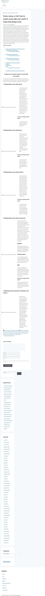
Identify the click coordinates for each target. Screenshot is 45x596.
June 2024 (6, 478)
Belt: (7, 66)
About (3, 574)
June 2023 (6, 497)
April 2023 (5, 501)
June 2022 (6, 522)
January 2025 (6, 469)
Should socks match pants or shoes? (17, 331)
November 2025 (7, 449)
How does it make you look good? (14, 51)
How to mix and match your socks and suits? (12, 334)
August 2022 (6, 517)
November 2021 (7, 538)
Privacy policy (5, 590)
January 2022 (6, 533)
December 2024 (7, 471)
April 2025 (5, 465)
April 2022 (5, 526)
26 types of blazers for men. (9, 335)
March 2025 (6, 467)
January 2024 (6, 481)
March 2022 (6, 528)
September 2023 (7, 490)
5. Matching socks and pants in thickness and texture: (15, 70)
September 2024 (7, 474)
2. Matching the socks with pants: (12, 54)
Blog (3, 576)
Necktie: (7, 64)
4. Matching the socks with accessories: (13, 62)
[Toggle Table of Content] (4, 47)
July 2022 (5, 519)
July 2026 (5, 440)
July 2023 (5, 494)
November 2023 (7, 485)
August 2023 (6, 492)
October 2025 (6, 451)
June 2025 (6, 460)
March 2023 (6, 503)
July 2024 (5, 476)
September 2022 (7, 515)
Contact (3, 580)
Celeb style (4, 578)
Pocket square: (8, 65)
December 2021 (7, 535)
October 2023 (6, 487)
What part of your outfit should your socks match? (18, 333)
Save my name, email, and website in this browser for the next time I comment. (16, 361)
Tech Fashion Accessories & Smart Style (11, 330)
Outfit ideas (4, 587)
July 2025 (5, 458)
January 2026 (6, 444)
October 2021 (6, 540)
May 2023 (5, 499)
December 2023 (7, 483)
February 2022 (6, 531)
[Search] (19, 373)
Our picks (4, 585)
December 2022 (7, 508)
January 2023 (6, 506)
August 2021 (6, 542)
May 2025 (5, 462)
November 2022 (7, 510)
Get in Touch (6, 561)
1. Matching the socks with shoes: (12, 50)
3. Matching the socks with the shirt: (12, 58)
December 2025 (7, 446)
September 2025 (7, 453)
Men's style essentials (6, 583)
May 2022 (5, 524)
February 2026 (6, 442)
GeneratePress (18, 595)
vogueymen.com (5, 2)
